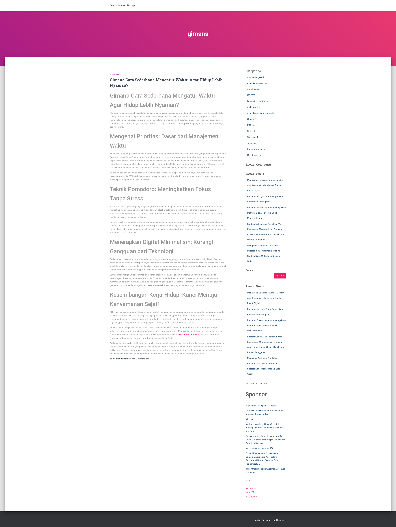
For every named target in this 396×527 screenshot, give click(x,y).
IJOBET (251, 95)
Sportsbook (252, 137)
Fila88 (249, 480)
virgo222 (250, 492)
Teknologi (115, 75)
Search (249, 270)
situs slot (250, 419)
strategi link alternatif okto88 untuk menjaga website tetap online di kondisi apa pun (265, 427)
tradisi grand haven (256, 149)
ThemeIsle (281, 520)
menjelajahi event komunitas (261, 113)
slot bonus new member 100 (259, 448)
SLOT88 (251, 131)
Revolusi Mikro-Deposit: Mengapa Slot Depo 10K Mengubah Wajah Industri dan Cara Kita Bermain (265, 439)
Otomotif (251, 119)
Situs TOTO (251, 497)
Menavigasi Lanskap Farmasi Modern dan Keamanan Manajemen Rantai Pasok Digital (265, 185)
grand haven (253, 89)
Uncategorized (254, 155)
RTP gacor (252, 125)
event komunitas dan (257, 83)
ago (142, 358)
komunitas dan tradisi (257, 101)
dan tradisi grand (255, 77)
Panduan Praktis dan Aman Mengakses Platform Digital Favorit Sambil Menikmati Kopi (266, 212)
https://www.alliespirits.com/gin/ (261, 405)
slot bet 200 (251, 488)
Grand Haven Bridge (189, 334)
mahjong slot (253, 107)
